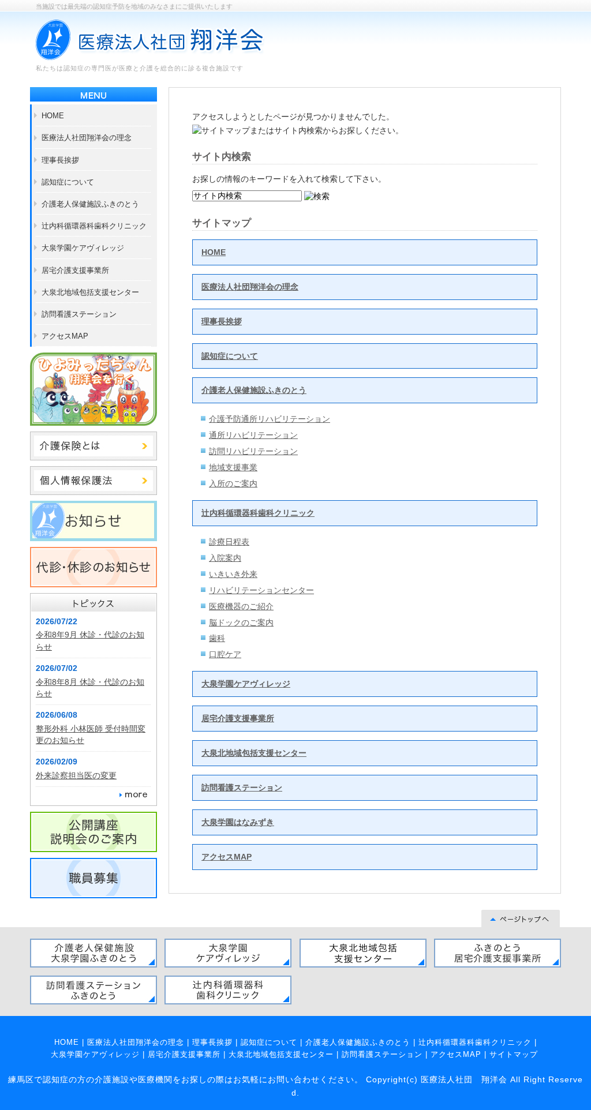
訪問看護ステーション (241, 787)
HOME (213, 252)
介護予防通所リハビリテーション (269, 418)
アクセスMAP (226, 856)
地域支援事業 (233, 467)
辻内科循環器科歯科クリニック (258, 513)
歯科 (217, 638)
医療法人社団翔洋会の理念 (249, 286)
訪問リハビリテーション (253, 451)
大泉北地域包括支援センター (253, 752)
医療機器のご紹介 (241, 606)
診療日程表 (229, 541)
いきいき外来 (233, 574)
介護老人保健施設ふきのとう (253, 390)
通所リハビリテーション (253, 435)
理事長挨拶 (221, 321)
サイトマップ (513, 1054)
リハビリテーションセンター (261, 590)
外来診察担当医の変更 (76, 775)
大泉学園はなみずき (237, 822)
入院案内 (225, 557)
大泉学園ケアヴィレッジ (245, 683)
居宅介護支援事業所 (237, 718)
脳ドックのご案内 (241, 622)
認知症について (229, 356)
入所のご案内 (233, 483)
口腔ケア (225, 654)
